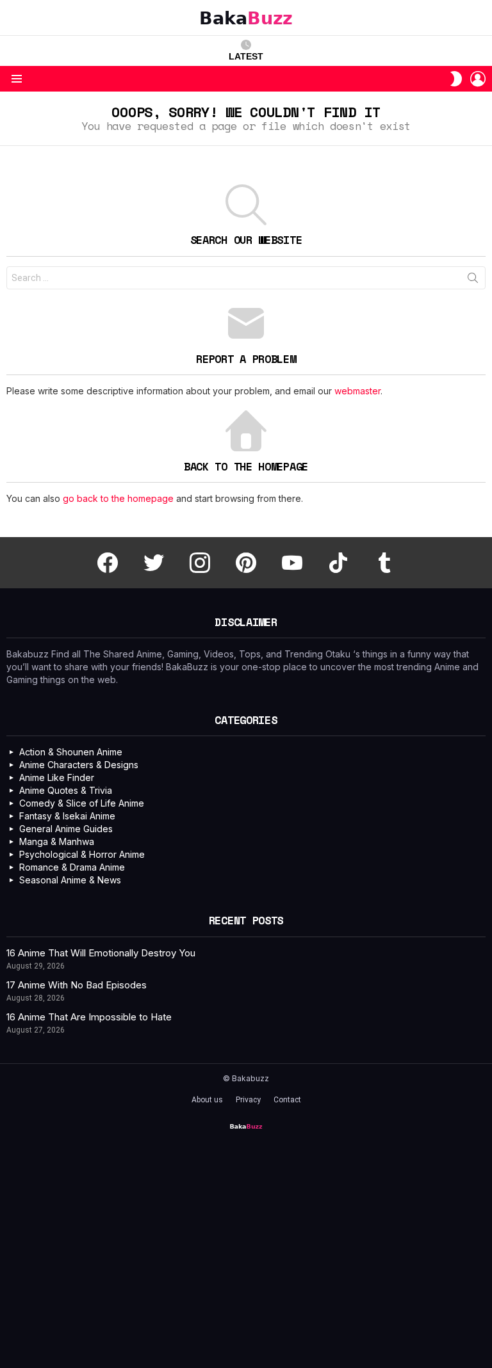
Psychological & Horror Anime (82, 854)
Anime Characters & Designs (78, 764)
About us (207, 1099)
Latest (246, 56)
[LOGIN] (478, 79)
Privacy (248, 1099)
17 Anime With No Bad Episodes (76, 985)
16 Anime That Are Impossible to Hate (89, 1017)
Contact (287, 1099)
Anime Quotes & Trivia (65, 790)
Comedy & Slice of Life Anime (81, 803)
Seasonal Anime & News (70, 879)
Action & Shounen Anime (70, 751)
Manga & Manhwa (56, 841)
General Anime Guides (66, 828)
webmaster (357, 390)
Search (473, 280)
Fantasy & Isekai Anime (67, 815)
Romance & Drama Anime (72, 867)
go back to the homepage (118, 498)
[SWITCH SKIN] (456, 79)
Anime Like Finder (56, 777)
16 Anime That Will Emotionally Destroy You (100, 953)
